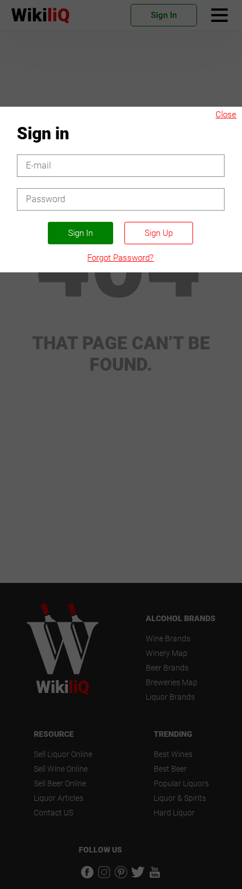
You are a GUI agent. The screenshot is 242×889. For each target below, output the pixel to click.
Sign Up (159, 233)
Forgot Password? (120, 258)
